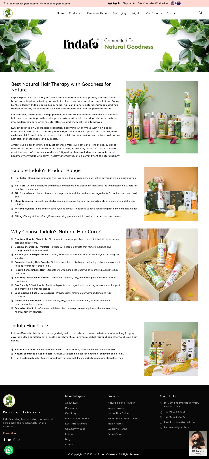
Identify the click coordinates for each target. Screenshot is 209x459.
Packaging (119, 13)
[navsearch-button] (201, 13)
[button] (8, 450)
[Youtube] (9, 440)
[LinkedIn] (19, 440)
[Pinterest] (14, 440)
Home (60, 13)
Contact (172, 13)
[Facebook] (4, 440)
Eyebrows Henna (97, 13)
